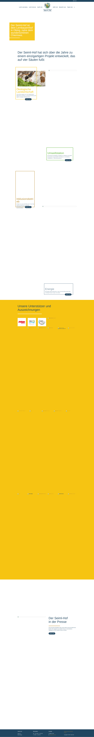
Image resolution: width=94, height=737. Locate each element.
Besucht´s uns (62, 7)
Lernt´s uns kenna (23, 7)
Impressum (71, 731)
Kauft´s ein (39, 7)
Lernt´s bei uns (32, 7)
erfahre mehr (28, 99)
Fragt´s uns (70, 7)
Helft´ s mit (74, 0)
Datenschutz (66, 731)
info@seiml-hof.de (53, 734)
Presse (65, 732)
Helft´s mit (55, 7)
